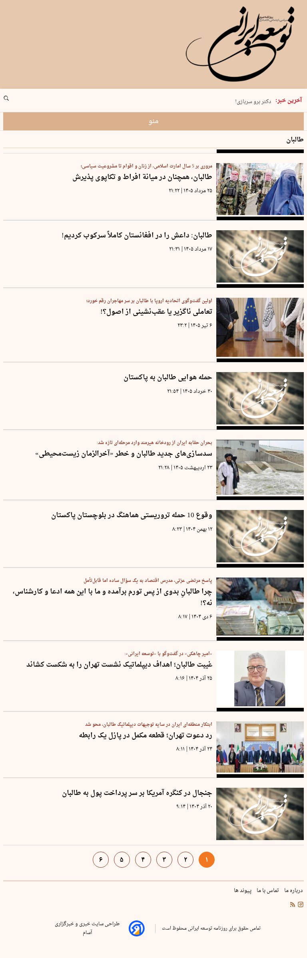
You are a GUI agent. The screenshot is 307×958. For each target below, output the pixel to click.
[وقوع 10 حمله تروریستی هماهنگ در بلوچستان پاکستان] (260, 536)
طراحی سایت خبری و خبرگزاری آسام (87, 928)
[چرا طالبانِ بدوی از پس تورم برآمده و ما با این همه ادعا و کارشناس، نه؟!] (260, 606)
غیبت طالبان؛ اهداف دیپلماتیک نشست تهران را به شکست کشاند (119, 665)
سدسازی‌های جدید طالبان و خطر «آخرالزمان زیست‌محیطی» (123, 454)
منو (153, 121)
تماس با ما (268, 891)
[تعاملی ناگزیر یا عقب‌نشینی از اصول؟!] (260, 327)
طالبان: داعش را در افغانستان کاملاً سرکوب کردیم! (137, 236)
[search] (13, 101)
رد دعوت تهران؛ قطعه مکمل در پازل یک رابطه (145, 736)
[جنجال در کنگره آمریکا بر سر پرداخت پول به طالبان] (260, 814)
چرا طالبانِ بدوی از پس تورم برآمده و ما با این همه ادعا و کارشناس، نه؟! (112, 597)
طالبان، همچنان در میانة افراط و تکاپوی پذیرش (142, 177)
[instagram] (300, 906)
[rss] (292, 906)
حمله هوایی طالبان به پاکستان (168, 378)
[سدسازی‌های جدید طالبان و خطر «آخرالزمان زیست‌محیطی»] (260, 467)
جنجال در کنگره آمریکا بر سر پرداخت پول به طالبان (137, 793)
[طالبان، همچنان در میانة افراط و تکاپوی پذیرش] (260, 189)
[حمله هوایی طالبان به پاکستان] (260, 398)
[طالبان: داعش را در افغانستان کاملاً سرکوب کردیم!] (260, 256)
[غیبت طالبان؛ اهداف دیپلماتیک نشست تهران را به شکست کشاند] (260, 678)
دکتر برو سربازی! (253, 101)
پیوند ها (243, 891)
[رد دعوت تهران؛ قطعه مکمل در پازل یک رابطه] (260, 747)
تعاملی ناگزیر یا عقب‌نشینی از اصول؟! (156, 312)
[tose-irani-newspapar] (241, 44)
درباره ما (294, 891)
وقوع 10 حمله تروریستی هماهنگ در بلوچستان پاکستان (131, 516)
